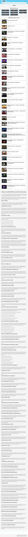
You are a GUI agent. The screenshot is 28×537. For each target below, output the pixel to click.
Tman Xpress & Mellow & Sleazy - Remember (15, 99)
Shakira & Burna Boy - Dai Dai (12, 20)
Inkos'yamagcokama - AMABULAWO (13, 54)
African (5, 10)
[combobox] (14, 3)
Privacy (8, 531)
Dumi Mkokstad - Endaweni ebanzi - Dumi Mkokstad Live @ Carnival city (16, 186)
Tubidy (26, 531)
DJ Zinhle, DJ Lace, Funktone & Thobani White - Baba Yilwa (15, 180)
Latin (14, 10)
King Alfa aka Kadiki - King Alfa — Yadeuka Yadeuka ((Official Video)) (16, 111)
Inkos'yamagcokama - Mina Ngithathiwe (14, 65)
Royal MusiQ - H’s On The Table (12, 37)
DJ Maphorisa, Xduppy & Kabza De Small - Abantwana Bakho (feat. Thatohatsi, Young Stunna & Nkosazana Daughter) (16, 134)
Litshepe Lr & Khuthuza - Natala (12, 151)
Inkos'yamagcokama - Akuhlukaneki (13, 82)
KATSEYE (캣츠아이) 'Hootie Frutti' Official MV (15, 168)
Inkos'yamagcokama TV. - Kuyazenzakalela (14, 48)
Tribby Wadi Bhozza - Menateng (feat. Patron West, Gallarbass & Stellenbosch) (16, 123)
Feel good (5, 12)
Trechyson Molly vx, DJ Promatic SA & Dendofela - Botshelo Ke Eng (16, 32)
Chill (22, 10)
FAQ (5, 531)
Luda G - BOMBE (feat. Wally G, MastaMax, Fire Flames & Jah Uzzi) (15, 94)
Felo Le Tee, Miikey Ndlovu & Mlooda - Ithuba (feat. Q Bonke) (16, 88)
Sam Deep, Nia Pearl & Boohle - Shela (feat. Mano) (16, 174)
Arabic (23, 12)
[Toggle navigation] (26, 1)
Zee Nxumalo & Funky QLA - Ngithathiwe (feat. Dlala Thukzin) (15, 77)
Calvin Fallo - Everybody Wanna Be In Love (14, 157)
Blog (23, 531)
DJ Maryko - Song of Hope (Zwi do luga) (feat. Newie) (15, 43)
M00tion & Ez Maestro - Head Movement (14, 146)
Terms (17, 531)
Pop (14, 14)
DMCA (15, 531)
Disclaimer (11, 531)
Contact (20, 531)
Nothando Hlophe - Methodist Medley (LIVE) (15, 59)
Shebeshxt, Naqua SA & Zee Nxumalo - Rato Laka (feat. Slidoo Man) (15, 163)
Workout (14, 12)
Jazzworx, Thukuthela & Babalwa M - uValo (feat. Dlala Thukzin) (15, 129)
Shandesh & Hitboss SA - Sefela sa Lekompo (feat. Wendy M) (16, 105)
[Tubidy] (4, 1)
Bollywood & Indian (5, 14)
